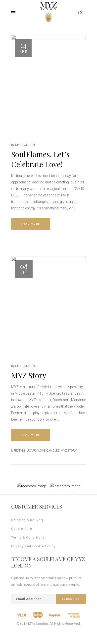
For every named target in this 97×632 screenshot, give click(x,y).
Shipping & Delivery (27, 520)
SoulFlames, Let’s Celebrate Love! (40, 159)
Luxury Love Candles (43, 450)
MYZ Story (28, 375)
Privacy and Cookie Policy (33, 546)
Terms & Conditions (28, 537)
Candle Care (21, 529)
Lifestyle (18, 450)
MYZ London (25, 145)
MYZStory (69, 450)
